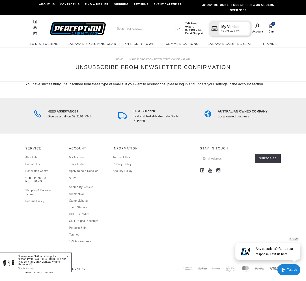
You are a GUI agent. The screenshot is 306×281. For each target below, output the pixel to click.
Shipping (121, 4)
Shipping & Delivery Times (38, 192)
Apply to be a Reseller (83, 171)
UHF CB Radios (79, 214)
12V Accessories (80, 241)
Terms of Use (121, 157)
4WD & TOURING (43, 43)
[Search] (178, 28)
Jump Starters (78, 207)
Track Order (76, 164)
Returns (141, 4)
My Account (76, 157)
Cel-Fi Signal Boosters (83, 221)
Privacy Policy (122, 164)
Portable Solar (78, 227)
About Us (47, 4)
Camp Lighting (78, 200)
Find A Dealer (97, 4)
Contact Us (70, 4)
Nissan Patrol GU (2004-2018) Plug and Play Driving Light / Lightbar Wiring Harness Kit (42, 261)
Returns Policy (34, 201)
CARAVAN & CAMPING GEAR (91, 43)
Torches (74, 234)
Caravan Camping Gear (230, 43)
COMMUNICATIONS (182, 43)
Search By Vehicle (81, 187)
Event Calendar (168, 4)
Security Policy (122, 171)
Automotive (76, 194)
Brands (269, 43)
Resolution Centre (36, 171)
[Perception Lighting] (78, 27)
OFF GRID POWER (141, 43)
